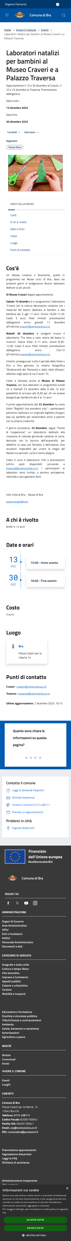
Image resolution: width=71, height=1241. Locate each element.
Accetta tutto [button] (35, 1219)
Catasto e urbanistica (15, 985)
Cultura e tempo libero (15, 969)
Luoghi (6, 1084)
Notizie (6, 1055)
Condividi (12, 132)
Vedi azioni (30, 132)
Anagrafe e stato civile (15, 965)
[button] (35, 1235)
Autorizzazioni (10, 1033)
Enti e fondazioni (12, 934)
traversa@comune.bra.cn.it (34, 693)
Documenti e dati (12, 946)
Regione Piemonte (16, 4)
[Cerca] (64, 15)
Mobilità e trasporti (14, 994)
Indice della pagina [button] (22, 204)
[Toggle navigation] (7, 15)
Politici (6, 938)
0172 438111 (22, 1115)
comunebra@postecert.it (23, 1132)
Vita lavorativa (10, 973)
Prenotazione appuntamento (19, 1150)
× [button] (67, 1188)
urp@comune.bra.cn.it (23, 1128)
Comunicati (9, 1059)
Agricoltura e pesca (13, 1037)
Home (7, 30)
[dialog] (35, 1213)
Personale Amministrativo (17, 942)
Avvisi (5, 1063)
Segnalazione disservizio (17, 1154)
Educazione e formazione (17, 1012)
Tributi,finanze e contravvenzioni (21, 1020)
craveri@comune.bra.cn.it (35, 326)
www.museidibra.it (17, 501)
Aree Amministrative (14, 925)
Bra (21, 646)
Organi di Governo (13, 921)
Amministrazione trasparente (19, 1180)
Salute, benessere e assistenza (20, 1028)
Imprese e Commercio (15, 977)
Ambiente (8, 1024)
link (4, 1212)
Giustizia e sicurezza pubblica (19, 1016)
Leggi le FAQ (9, 1158)
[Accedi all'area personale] (57, 4)
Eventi (45, 30)
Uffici (5, 930)
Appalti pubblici (11, 981)
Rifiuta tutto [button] (35, 1228)
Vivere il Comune (26, 30)
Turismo (7, 990)
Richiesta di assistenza (15, 1162)
